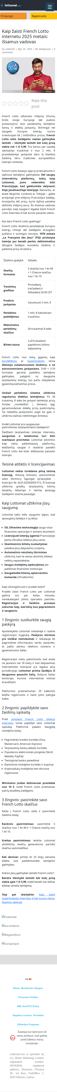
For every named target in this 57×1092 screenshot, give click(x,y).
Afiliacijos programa (28, 1024)
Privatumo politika (28, 997)
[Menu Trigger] (49, 6)
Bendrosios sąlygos (32, 988)
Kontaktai (38, 1015)
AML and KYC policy (28, 1006)
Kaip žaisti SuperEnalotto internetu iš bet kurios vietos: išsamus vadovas (28, 898)
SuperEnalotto (36, 361)
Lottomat (10, 48)
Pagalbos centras (22, 1015)
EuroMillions (9, 361)
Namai (16, 988)
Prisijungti (7, 16)
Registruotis (39, 16)
